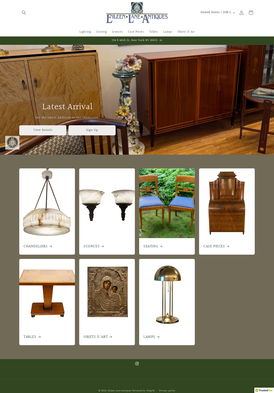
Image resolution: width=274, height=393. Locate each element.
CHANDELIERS (36, 246)
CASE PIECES (214, 246)
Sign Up (92, 130)
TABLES (30, 336)
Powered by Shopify (144, 391)
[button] (24, 12)
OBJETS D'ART (95, 336)
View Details (42, 130)
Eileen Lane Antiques (120, 391)
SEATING (150, 246)
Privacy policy (167, 390)
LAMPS (149, 336)
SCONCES (91, 246)
